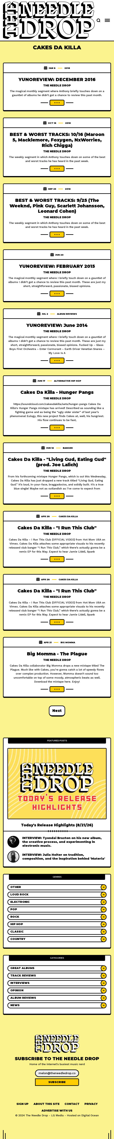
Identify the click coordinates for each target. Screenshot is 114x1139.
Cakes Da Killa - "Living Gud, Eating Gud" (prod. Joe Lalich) (57, 462)
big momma (68, 642)
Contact (72, 1104)
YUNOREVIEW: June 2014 (57, 325)
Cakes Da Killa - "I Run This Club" (57, 528)
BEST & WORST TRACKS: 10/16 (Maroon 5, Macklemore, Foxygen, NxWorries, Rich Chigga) (57, 140)
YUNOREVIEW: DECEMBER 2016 (57, 79)
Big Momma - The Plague (57, 654)
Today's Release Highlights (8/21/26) (57, 825)
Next (57, 711)
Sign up (22, 1104)
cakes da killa (68, 516)
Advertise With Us (57, 1110)
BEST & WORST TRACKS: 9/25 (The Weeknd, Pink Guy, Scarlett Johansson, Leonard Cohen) (57, 206)
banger (68, 448)
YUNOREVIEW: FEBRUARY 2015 (57, 266)
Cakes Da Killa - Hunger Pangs (57, 392)
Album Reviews (67, 314)
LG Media (57, 1115)
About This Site (47, 1104)
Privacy (91, 1104)
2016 (67, 68)
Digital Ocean (90, 1115)
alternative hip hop (67, 381)
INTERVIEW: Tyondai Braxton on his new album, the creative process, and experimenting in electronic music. (62, 841)
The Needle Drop (57, 85)
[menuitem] (22, 1104)
